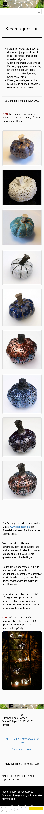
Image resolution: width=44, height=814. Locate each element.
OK (36, 808)
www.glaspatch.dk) (20, 526)
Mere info (11, 812)
